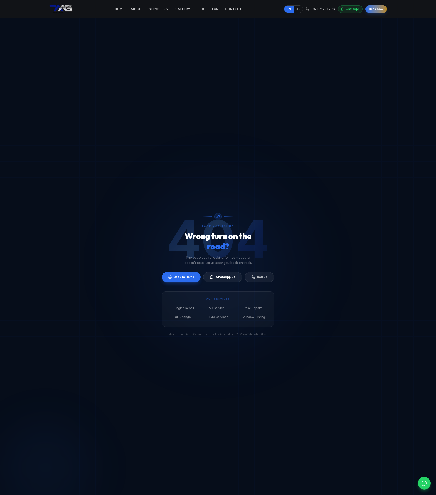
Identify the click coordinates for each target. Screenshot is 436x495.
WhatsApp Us (225, 277)
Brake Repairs (253, 308)
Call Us (262, 277)
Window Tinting (254, 317)
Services (157, 9)
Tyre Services (218, 317)
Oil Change (183, 317)
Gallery (182, 9)
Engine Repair (184, 308)
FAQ (215, 9)
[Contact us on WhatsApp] (424, 483)
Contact (233, 9)
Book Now (376, 9)
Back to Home (184, 277)
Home (119, 9)
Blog (201, 9)
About (137, 9)
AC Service (217, 308)
